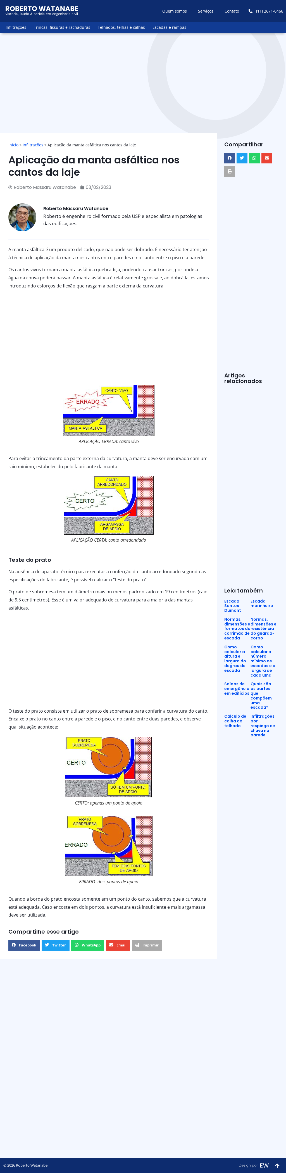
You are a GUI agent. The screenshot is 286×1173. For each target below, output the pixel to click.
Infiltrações (16, 27)
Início (13, 144)
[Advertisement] (143, 83)
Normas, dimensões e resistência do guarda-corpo (264, 629)
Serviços (205, 11)
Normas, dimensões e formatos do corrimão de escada (237, 629)
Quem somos (174, 11)
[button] (24, 945)
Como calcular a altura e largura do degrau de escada (235, 658)
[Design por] (264, 1165)
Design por (248, 1165)
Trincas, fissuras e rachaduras (62, 27)
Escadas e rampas (169, 27)
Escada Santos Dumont (232, 605)
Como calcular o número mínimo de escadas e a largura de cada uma (263, 661)
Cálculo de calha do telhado (235, 721)
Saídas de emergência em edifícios (236, 688)
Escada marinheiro (262, 603)
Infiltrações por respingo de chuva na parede (263, 725)
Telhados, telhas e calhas (121, 27)
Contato (232, 11)
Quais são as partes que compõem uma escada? (261, 695)
